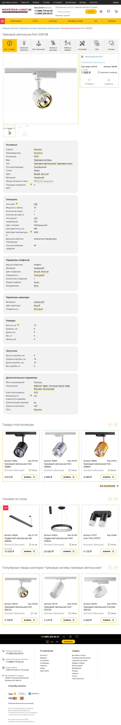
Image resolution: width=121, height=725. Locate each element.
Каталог (2, 21)
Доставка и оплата (9, 2)
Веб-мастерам (77, 666)
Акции (42, 668)
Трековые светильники (48, 28)
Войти (116, 2)
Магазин (38, 389)
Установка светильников (81, 658)
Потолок (38, 382)
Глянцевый (39, 275)
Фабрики (43, 658)
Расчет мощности (45, 181)
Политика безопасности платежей (20, 703)
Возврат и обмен (78, 663)
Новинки (43, 666)
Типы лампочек (78, 678)
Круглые (38, 409)
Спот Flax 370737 (91, 538)
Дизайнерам (71, 2)
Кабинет (38, 386)
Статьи (74, 676)
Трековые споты (64, 163)
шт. (52, 642)
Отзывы (46, 2)
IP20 (36, 392)
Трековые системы (28, 28)
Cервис (76, 650)
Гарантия (25, 2)
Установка (57, 2)
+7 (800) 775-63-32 (43, 10)
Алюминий (39, 177)
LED (35, 204)
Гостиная (53, 386)
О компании (46, 650)
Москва (48, 8)
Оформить (68, 642)
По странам (44, 660)
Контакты (94, 2)
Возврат (36, 2)
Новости (75, 673)
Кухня (61, 386)
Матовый (38, 309)
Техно (36, 170)
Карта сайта (44, 671)
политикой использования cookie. (21, 715)
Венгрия (38, 149)
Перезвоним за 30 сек (64, 7)
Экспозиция (48, 389)
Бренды (83, 2)
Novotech (38, 153)
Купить (27, 477)
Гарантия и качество (79, 660)
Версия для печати (93, 57)
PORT (36, 156)
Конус (36, 282)
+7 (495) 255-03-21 (43, 13)
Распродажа (44, 663)
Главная (6, 28)
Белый (37, 174)
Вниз (36, 285)
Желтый (45, 174)
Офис (45, 386)
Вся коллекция (107, 486)
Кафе (67, 386)
